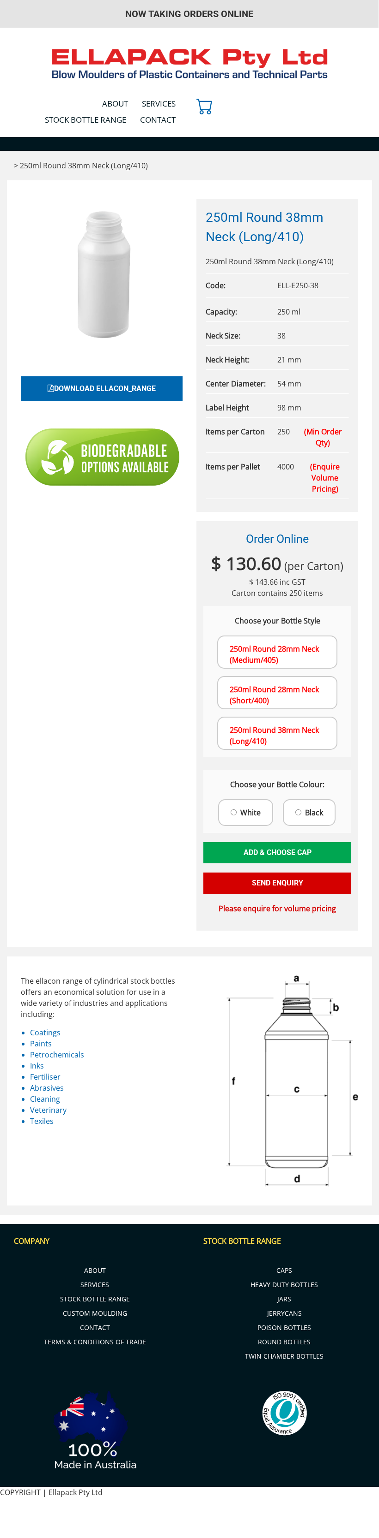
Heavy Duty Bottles (284, 1284)
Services (159, 103)
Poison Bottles (284, 1327)
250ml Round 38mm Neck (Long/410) (274, 735)
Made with (353, 1532)
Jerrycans (284, 1313)
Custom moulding (95, 1313)
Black (314, 813)
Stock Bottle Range (85, 119)
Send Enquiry (277, 883)
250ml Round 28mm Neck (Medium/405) (274, 654)
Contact (158, 119)
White (250, 813)
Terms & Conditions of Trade (95, 1341)
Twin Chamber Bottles (284, 1356)
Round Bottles (284, 1341)
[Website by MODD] (210, 1521)
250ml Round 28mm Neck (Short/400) (274, 695)
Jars (284, 1299)
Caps (284, 1270)
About (115, 103)
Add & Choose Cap (278, 852)
